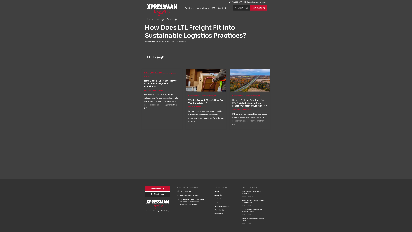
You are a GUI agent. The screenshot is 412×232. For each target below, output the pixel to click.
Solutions (189, 8)
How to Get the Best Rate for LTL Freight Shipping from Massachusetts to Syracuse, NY (249, 103)
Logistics (172, 73)
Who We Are (203, 8)
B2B (213, 8)
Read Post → (247, 196)
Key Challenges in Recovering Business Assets (252, 211)
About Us (218, 195)
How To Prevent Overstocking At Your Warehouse (253, 201)
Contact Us (218, 214)
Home (216, 191)
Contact (222, 8)
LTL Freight (211, 96)
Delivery (147, 73)
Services (217, 199)
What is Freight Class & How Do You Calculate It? (205, 101)
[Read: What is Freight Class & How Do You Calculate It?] (206, 80)
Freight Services (161, 73)
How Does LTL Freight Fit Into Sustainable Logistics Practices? (160, 83)
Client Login (219, 210)
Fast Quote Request (221, 206)
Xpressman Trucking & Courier (159, 42)
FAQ (153, 73)
